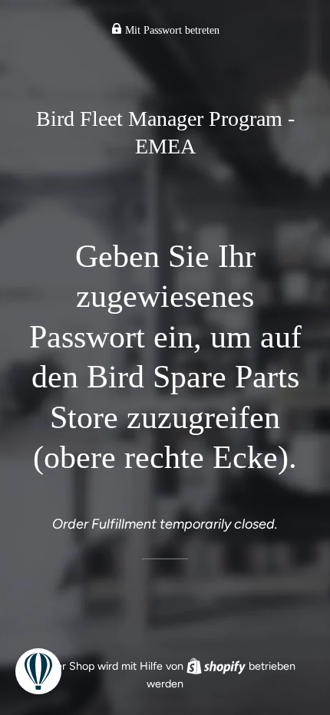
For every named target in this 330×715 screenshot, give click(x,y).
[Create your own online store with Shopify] (217, 666)
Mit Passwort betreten (170, 30)
